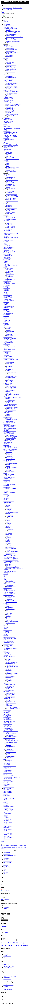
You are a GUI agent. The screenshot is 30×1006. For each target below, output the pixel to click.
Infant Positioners (11, 69)
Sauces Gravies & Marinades (10, 560)
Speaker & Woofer (11, 438)
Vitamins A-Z (6, 260)
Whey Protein (9, 268)
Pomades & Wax (10, 185)
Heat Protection (10, 181)
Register (9, 9)
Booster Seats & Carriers (12, 91)
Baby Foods (6, 96)
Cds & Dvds (6, 497)
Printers (5, 816)
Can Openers (6, 718)
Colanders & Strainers (11, 662)
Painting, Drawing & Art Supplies (11, 128)
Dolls (7, 59)
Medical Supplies (8, 255)
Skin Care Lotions (10, 211)
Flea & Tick (6, 589)
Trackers (8, 597)
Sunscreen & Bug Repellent (13, 41)
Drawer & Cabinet (7, 778)
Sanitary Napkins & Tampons (10, 237)
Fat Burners (6, 289)
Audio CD (5, 574)
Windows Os (6, 320)
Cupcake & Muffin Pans (9, 721)
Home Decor (6, 652)
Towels (8, 42)
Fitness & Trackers (8, 595)
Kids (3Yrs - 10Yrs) (8, 27)
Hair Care (5, 150)
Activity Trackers (10, 596)
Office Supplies (7, 788)
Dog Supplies (9, 581)
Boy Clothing (9, 55)
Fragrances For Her (11, 218)
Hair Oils (8, 156)
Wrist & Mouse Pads (11, 404)
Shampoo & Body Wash (12, 40)
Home (5, 906)
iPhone (8, 328)
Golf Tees (8, 619)
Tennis (5, 628)
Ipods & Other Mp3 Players (10, 447)
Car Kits (5, 348)
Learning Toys (10, 111)
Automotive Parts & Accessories (14, 568)
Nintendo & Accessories (9, 428)
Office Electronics (8, 792)
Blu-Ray (5, 575)
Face (7, 163)
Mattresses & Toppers (9, 738)
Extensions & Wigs (11, 183)
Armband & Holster (8, 342)
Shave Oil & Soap (10, 199)
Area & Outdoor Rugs (8, 771)
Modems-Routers (10, 377)
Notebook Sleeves (11, 410)
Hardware (5, 361)
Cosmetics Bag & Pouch (12, 167)
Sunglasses (9, 508)
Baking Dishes (7, 717)
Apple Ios (5, 317)
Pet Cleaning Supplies (9, 590)
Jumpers (8, 63)
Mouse (8, 415)
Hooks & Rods (10, 750)
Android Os (6, 316)
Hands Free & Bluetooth (9, 338)
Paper (5, 142)
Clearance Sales (7, 868)
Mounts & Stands (7, 356)
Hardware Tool (10, 565)
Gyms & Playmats (10, 68)
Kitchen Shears (10, 689)
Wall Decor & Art (7, 770)
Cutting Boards (10, 686)
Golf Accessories (10, 623)
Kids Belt (8, 543)
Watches (8, 509)
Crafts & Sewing (7, 119)
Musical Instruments (8, 501)
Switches (8, 379)
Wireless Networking (11, 382)
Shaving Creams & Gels (12, 197)
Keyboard (8, 414)
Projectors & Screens (11, 436)
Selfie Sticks (6, 344)
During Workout (7, 281)
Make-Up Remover (11, 171)
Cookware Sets (10, 661)
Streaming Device (8, 442)
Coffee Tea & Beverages (9, 555)
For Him (5, 293)
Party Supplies (7, 769)
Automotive (6, 495)
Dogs (4, 579)
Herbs (5, 262)
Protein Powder (10, 274)
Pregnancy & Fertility (8, 240)
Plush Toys (9, 61)
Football (5, 627)
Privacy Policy (7, 979)
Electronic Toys (10, 107)
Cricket (5, 603)
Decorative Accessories (9, 766)
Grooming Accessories (12, 201)
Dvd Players (6, 443)
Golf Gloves (9, 620)
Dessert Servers (10, 696)
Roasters (8, 659)
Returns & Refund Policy (9, 976)
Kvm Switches (10, 401)
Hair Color (8, 154)
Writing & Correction (8, 790)
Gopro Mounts (10, 476)
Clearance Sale (7, 839)
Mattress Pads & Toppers (13, 740)
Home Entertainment (8, 433)
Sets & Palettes (10, 170)
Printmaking (6, 138)
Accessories (9, 389)
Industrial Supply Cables (12, 567)
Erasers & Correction (8, 798)
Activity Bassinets (11, 65)
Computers (6, 309)
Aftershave (9, 192)
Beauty (5, 147)
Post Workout (6, 282)
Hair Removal (6, 239)
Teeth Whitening (10, 226)
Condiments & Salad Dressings (11, 561)
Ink (4, 812)
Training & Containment (9, 593)
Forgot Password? (5, 899)
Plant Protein (9, 276)
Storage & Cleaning (8, 781)
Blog (4, 869)
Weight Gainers (7, 285)
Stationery (6, 827)
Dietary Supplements (8, 247)
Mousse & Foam (10, 184)
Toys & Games (7, 122)
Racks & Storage (10, 676)
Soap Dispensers (10, 756)
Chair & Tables (7, 818)
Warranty (5, 986)
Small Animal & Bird (8, 592)
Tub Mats (8, 762)
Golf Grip (8, 617)
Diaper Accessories (11, 77)
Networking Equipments (9, 375)
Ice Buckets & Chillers (12, 673)
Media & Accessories (8, 432)
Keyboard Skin (10, 403)
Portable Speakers (8, 440)
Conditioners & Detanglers (13, 31)
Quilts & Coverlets (11, 733)
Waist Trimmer (10, 600)
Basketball (6, 633)
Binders (5, 830)
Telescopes (9, 456)
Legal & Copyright (8, 975)
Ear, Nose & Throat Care (9, 251)
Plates (8, 700)
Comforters (6, 732)
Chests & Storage (10, 684)
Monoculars (9, 454)
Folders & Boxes (7, 834)
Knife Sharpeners (10, 690)
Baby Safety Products (12, 52)
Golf (4, 611)
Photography (6, 481)
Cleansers (9, 206)
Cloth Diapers (9, 76)
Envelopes (6, 832)
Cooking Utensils (7, 719)
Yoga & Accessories (8, 642)
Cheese (8, 550)
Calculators (6, 815)
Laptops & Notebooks (12, 407)
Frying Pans (9, 705)
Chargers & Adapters (11, 463)
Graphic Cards (9, 366)
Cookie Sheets (7, 715)
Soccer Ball (6, 631)
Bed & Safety (6, 45)
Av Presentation (7, 483)
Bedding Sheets (10, 746)
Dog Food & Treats (11, 582)
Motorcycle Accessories (9, 571)
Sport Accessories (8, 641)
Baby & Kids (6, 24)
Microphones (6, 487)
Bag (7, 536)
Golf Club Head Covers (12, 621)
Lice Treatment (10, 35)
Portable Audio (7, 446)
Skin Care (5, 204)
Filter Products (4, 920)
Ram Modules (9, 365)
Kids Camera (6, 480)
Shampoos (9, 152)
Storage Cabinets (7, 822)
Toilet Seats (9, 757)
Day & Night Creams (11, 208)
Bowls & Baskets (10, 693)
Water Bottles (6, 626)
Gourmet (5, 494)
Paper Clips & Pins (8, 811)
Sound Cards (9, 369)
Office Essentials (7, 791)
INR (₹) (5, 873)
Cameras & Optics (8, 313)
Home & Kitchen (7, 645)
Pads (7, 610)
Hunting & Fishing (7, 630)
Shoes (8, 513)
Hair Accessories (10, 188)
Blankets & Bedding (11, 47)
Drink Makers (9, 680)
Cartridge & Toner (7, 833)
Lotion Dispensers (11, 752)
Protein (5, 267)
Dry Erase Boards (7, 837)
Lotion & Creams (10, 177)
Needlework (6, 131)
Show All (5, 44)
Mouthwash (9, 229)
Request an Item (7, 8)
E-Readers (6, 324)
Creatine (5, 286)
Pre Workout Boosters (9, 283)
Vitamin (5, 244)
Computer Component (9, 390)
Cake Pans (6, 712)
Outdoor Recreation (8, 644)
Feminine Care (7, 232)
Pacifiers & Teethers (11, 86)
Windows (5, 326)
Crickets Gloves (10, 609)
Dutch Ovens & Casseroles (13, 708)
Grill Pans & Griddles (11, 707)
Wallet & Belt (9, 515)
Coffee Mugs (9, 677)
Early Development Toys (12, 105)
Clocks (5, 774)
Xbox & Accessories (8, 426)
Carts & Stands (7, 819)
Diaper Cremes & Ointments (13, 32)
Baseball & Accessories (9, 638)
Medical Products (8, 299)
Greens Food (6, 264)
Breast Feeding (10, 84)
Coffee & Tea (9, 670)
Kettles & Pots (10, 675)
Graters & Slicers (7, 724)
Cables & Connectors (11, 376)
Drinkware (9, 669)
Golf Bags (8, 616)
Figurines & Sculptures (9, 776)
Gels (7, 175)
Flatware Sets (9, 687)
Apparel (8, 505)
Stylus (8, 398)
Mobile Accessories (8, 306)
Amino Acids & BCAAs (9, 279)
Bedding (5, 649)
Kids (4, 532)
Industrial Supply (7, 564)
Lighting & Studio (7, 478)
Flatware (5, 683)
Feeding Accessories (11, 83)
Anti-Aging (6, 220)
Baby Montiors (10, 51)
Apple (6, 932)
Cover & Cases (7, 327)
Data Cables (6, 354)
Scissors (5, 805)
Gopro (5, 473)
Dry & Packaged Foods (9, 557)
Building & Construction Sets (13, 104)
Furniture (5, 794)
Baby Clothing (6, 54)
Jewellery (8, 511)
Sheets (5, 743)
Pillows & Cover (10, 739)
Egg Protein (9, 269)
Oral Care (5, 222)
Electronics (6, 302)
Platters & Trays (10, 694)
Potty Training (9, 89)
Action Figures (10, 103)
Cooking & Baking (7, 554)
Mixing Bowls (6, 725)
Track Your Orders (17, 8)
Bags (7, 506)
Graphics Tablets (10, 400)
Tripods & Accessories (12, 467)
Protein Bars (9, 271)
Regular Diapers (10, 79)
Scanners (8, 384)
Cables (8, 391)
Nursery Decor (10, 115)
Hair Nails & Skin (7, 297)
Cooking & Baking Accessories (11, 648)
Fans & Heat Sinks (11, 372)
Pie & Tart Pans (7, 726)
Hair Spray (9, 178)
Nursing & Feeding (8, 80)
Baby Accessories (8, 100)
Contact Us (6, 866)
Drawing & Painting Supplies (10, 145)
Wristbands (9, 599)
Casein (8, 272)
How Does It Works (8, 985)
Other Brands (9, 335)
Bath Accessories (8, 749)
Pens (4, 797)
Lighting (5, 655)
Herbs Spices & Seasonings (10, 558)
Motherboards (10, 362)
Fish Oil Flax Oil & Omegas (10, 265)
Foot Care (5, 236)
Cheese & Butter (7, 546)
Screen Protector (7, 337)
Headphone (6, 445)
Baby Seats (9, 66)
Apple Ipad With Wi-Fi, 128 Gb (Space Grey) (14, 946)
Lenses (8, 461)
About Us (5, 954)
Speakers (5, 345)
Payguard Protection (8, 966)
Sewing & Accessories (9, 656)
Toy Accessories (10, 72)
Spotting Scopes (10, 459)
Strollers (8, 94)
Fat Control (6, 290)
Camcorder (6, 485)
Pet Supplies (6, 498)
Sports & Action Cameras (9, 488)
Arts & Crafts (6, 118)
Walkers (8, 70)
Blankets (8, 745)
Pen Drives (9, 418)
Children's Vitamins (8, 97)
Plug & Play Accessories (9, 431)
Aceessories (9, 411)
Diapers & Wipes (7, 75)
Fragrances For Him (11, 219)
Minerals (5, 261)
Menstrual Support (8, 296)
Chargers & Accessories (9, 347)
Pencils (5, 799)
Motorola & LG (10, 331)
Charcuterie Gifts (10, 553)
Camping (5, 635)
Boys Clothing (9, 533)
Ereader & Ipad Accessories (10, 359)
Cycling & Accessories (9, 637)
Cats (4, 583)
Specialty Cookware (11, 665)
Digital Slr (8, 470)
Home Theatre (10, 435)
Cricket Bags (9, 607)
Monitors (8, 368)
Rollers (8, 187)
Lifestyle (5, 491)
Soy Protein (9, 275)
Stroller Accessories (11, 93)
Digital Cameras (10, 471)
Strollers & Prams (8, 90)
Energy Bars (6, 288)
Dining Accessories (11, 703)
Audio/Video (6, 311)
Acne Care (9, 205)
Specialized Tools (8, 729)
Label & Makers (7, 826)
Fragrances (6, 216)
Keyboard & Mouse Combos (13, 397)
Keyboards (6, 355)
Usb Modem (9, 380)
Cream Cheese (10, 547)
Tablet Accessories (8, 307)
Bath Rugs (9, 760)
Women (5, 519)
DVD (4, 576)
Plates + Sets (6, 698)
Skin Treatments (10, 209)
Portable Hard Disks (11, 419)
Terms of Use (6, 977)
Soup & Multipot (10, 663)
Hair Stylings (6, 174)
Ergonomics (6, 412)
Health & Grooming (11, 34)
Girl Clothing (9, 56)
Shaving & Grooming (8, 191)
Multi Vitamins (7, 258)
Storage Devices (7, 417)
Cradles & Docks (7, 341)
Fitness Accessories (11, 602)
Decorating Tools (7, 722)
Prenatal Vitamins (7, 295)
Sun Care (5, 241)
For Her (5, 292)
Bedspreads (9, 735)
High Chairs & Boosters (12, 87)
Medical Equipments (8, 300)
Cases (8, 466)
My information (7, 956)
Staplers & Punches (8, 806)
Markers (5, 801)
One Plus (8, 333)
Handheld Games (10, 108)
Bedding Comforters (11, 736)
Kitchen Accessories (8, 787)
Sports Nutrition (7, 246)
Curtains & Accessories (12, 754)
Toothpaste (9, 223)
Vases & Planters (7, 773)
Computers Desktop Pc (9, 422)
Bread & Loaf (6, 711)
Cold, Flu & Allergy (8, 250)
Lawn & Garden (7, 767)
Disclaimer (6, 988)
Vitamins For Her (7, 253)
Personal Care (7, 149)
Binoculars (9, 452)
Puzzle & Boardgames (12, 114)
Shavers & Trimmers (11, 195)
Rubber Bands (7, 813)
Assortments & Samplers (12, 551)
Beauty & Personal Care (9, 146)
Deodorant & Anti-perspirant (10, 233)
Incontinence (6, 234)
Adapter (8, 370)
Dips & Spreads (7, 562)
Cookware (6, 658)
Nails (7, 166)
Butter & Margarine (11, 548)
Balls (7, 606)
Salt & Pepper (7, 783)
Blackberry (9, 334)
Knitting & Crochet (8, 133)
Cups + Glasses (7, 668)
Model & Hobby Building (9, 135)
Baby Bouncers (10, 62)
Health (5, 243)
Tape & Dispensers (8, 808)
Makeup (5, 160)
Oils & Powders (10, 38)
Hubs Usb (8, 393)
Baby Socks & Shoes (8, 98)
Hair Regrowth (10, 157)
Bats (7, 604)
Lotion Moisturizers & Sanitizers (14, 37)
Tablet (5, 304)
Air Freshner (6, 764)
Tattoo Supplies (7, 502)
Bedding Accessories (11, 742)
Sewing (5, 124)
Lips (7, 164)
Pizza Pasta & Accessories (10, 731)
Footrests (6, 823)
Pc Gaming (6, 429)
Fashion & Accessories (9, 492)
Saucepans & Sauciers (12, 666)
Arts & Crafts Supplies (9, 139)
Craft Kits (5, 143)
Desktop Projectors (11, 386)
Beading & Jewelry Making (10, 132)
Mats (4, 759)
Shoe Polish (9, 516)
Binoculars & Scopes (8, 450)
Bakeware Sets (7, 710)
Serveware (6, 691)
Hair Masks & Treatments (12, 159)
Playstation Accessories (9, 425)
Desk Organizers (7, 836)
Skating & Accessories (9, 640)
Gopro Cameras (10, 474)
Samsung (8, 330)
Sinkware (5, 785)
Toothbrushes (9, 225)
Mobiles (5, 303)
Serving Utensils (10, 697)
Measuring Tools (7, 728)
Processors (9, 363)
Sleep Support (7, 254)
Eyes (7, 161)
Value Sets (9, 213)
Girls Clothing (9, 534)
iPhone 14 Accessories (9, 349)
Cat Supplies (9, 585)
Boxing (5, 634)
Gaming (5, 310)
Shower (8, 753)
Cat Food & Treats (11, 586)
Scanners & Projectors (9, 383)
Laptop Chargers (10, 408)
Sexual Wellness (7, 248)
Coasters (8, 672)
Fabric (5, 129)
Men (4, 504)
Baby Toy (5, 58)
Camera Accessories (8, 460)
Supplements (6, 257)
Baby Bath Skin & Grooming (10, 28)
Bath (4, 651)
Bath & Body (6, 230)
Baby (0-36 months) (8, 25)
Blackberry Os (7, 318)
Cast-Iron (5, 704)
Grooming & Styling (11, 198)
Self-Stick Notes (7, 829)
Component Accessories (12, 394)
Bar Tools (8, 679)
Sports (5, 499)
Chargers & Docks (8, 358)
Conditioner (9, 153)
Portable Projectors (11, 387)
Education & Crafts (8, 121)
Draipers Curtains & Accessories (11, 777)
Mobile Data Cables (8, 340)
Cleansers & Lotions (11, 194)
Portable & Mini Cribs (11, 49)
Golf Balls (8, 614)
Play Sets (8, 112)
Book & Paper (6, 804)
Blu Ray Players (10, 439)
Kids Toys (6, 101)
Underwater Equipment (9, 484)
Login (4, 9)
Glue (4, 140)
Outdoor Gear (9, 457)
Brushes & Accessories (12, 180)
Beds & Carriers (7, 588)
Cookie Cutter (6, 714)
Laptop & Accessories (9, 405)
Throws (8, 747)
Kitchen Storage (7, 654)
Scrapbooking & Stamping (10, 136)
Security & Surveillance (9, 477)
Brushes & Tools (10, 168)
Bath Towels (6, 763)
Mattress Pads (10, 48)
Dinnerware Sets (10, 701)
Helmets (5, 569)
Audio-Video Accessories (10, 449)
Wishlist (5, 865)
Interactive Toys (10, 110)
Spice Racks (6, 784)
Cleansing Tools (10, 212)
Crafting (5, 125)
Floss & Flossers (10, 227)
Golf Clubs (9, 613)
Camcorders (6, 314)
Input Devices (7, 396)
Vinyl (4, 578)
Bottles (8, 82)
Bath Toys (8, 30)
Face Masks (6, 572)
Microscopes (9, 453)
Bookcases (6, 820)
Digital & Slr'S (6, 469)
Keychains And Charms (12, 512)
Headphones (6, 424)
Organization (6, 126)
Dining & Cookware (8, 647)
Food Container (7, 780)
